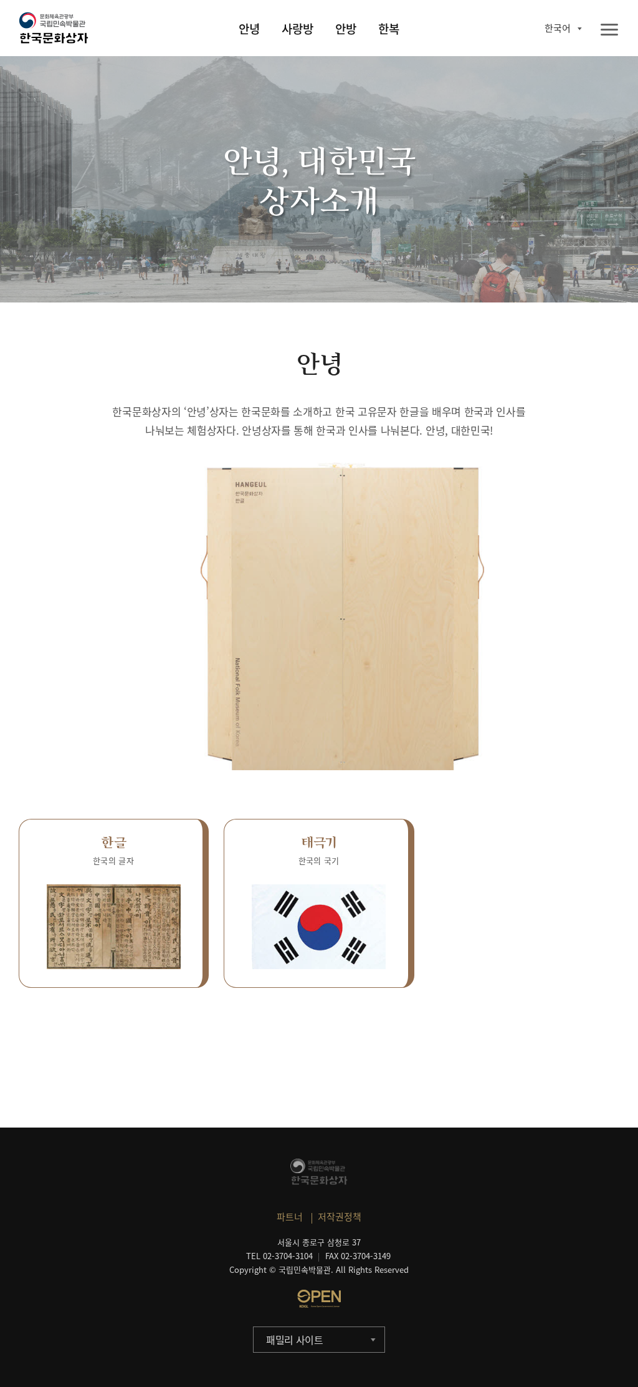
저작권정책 (339, 1217)
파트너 (290, 1217)
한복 (388, 28)
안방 (345, 28)
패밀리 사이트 (294, 1339)
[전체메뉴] (609, 30)
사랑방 (297, 28)
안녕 (249, 28)
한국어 (558, 28)
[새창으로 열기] (319, 1298)
